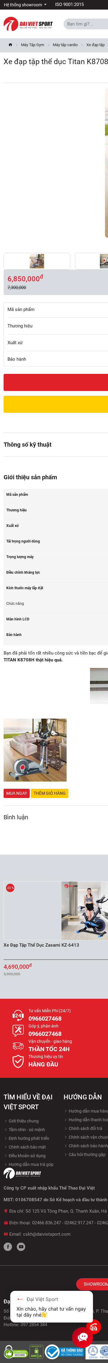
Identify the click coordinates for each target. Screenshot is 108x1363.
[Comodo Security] (16, 1351)
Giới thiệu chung (23, 1121)
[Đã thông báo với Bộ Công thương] (65, 1351)
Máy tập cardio (65, 45)
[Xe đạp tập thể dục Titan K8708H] (37, 261)
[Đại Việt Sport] (28, 23)
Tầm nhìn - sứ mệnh (26, 1129)
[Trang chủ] (10, 45)
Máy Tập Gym (32, 45)
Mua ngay (16, 793)
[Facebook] (8, 1247)
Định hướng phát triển (28, 1138)
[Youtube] (21, 1247)
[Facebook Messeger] (93, 1326)
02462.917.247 (78, 1223)
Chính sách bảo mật (27, 1147)
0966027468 (45, 1018)
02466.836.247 (46, 1223)
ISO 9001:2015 (69, 4)
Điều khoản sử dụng (27, 1155)
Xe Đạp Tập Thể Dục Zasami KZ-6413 (41, 945)
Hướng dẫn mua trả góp (30, 1164)
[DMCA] (37, 1351)
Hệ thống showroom (23, 4)
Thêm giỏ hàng (50, 793)
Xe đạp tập (95, 45)
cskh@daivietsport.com (46, 1234)
